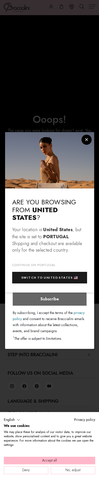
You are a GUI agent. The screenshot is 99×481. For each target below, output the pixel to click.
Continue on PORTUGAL (34, 265)
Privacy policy (84, 419)
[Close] (86, 140)
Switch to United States (47, 277)
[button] (12, 420)
